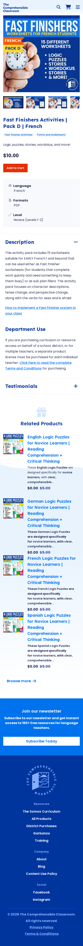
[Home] (15, 7)
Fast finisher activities (18, 134)
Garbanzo (41, 833)
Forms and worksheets (51, 134)
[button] (13, 102)
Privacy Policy (41, 927)
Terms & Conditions (42, 933)
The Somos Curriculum (41, 811)
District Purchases (41, 826)
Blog (41, 866)
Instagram (41, 899)
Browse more (19, 680)
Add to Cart (15, 168)
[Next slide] (73, 102)
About (41, 859)
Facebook (41, 892)
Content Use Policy (41, 873)
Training (41, 840)
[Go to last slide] (9, 102)
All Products (41, 818)
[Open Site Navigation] (78, 7)
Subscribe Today (41, 741)
